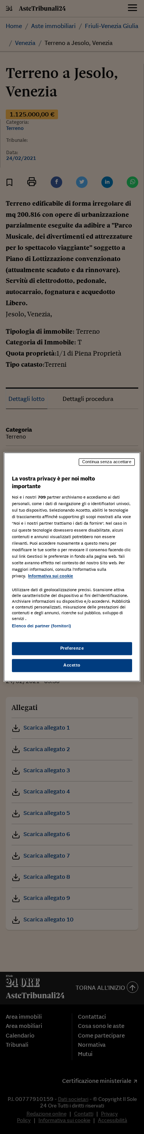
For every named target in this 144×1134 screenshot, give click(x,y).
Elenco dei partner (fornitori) (41, 626)
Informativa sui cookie (50, 576)
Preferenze (72, 648)
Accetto (72, 665)
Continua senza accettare (106, 461)
